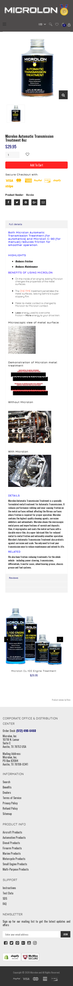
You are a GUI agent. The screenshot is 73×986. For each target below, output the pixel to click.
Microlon (34, 972)
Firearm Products (12, 848)
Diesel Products (11, 843)
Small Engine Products (15, 864)
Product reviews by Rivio (61, 699)
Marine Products (12, 853)
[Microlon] (36, 10)
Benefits (7, 787)
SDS (5, 898)
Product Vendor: (14, 194)
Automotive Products (14, 837)
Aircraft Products (12, 832)
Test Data (8, 893)
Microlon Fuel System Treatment (34, 670)
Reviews (13, 577)
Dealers (7, 792)
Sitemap (7, 814)
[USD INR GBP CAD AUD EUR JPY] (41, 24)
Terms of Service (12, 798)
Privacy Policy (10, 803)
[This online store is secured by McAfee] (30, 957)
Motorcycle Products (14, 859)
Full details (15, 224)
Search (6, 782)
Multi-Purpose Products (16, 869)
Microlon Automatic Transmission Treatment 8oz (29, 138)
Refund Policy (10, 808)
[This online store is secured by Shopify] (12, 957)
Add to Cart (36, 165)
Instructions (9, 888)
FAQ (5, 904)
